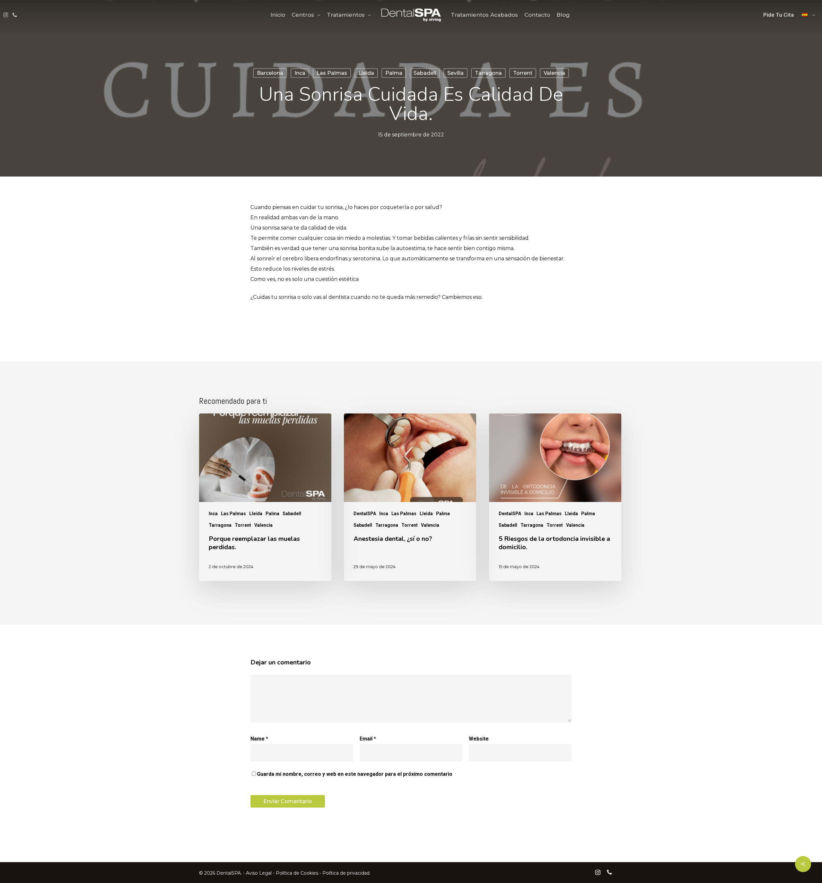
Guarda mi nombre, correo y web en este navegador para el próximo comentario (354, 774)
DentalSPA (365, 513)
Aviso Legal (259, 873)
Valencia (554, 73)
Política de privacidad (346, 873)
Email (368, 739)
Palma (393, 73)
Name (259, 739)
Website (479, 739)
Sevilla (455, 73)
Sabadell (425, 73)
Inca (299, 73)
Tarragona (488, 73)
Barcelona (270, 73)
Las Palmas (332, 73)
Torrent (522, 73)
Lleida (366, 73)
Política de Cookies (297, 873)
